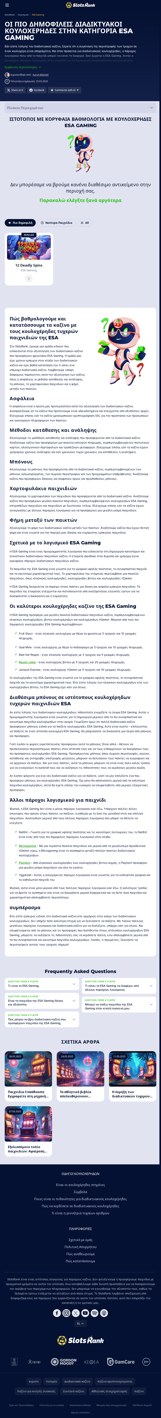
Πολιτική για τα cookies (51, 1413)
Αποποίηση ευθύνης (79, 1413)
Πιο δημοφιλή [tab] (22, 223)
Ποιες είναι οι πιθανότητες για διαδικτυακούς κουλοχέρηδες (79, 1207)
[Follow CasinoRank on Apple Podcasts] (103, 1321)
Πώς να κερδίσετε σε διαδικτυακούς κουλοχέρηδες (79, 1214)
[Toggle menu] (7, 5)
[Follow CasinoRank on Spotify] (94, 1321)
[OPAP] (33, 1370)
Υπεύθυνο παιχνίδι (141, 1413)
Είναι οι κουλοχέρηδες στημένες (79, 1193)
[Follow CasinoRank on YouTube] (84, 1321)
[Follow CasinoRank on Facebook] (56, 1321)
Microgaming (27, 845)
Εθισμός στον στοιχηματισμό (110, 1413)
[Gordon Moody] (63, 1370)
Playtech (24, 862)
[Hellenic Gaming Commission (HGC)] (13, 1370)
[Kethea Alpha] (91, 1370)
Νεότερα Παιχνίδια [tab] (58, 223)
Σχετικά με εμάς (80, 1248)
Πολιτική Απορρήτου (80, 1255)
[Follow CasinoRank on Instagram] (66, 1321)
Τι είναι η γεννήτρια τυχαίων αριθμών (80, 1221)
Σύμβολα (79, 1200)
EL (77, 1332)
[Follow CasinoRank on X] (75, 1321)
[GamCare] (120, 1370)
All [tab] (87, 223)
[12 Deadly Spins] (29, 259)
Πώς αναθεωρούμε (80, 1262)
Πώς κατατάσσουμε (79, 1269)
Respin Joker (27, 662)
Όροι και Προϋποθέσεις (21, 1413)
